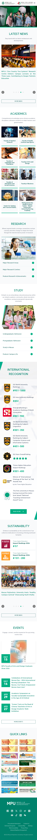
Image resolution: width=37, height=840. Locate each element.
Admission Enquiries (10, 825)
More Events (18, 721)
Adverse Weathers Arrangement (18, 830)
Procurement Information (14, 823)
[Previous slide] (2, 92)
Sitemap (30, 825)
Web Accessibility (13, 828)
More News (18, 101)
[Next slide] (34, 92)
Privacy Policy (24, 828)
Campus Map (21, 825)
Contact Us (26, 823)
